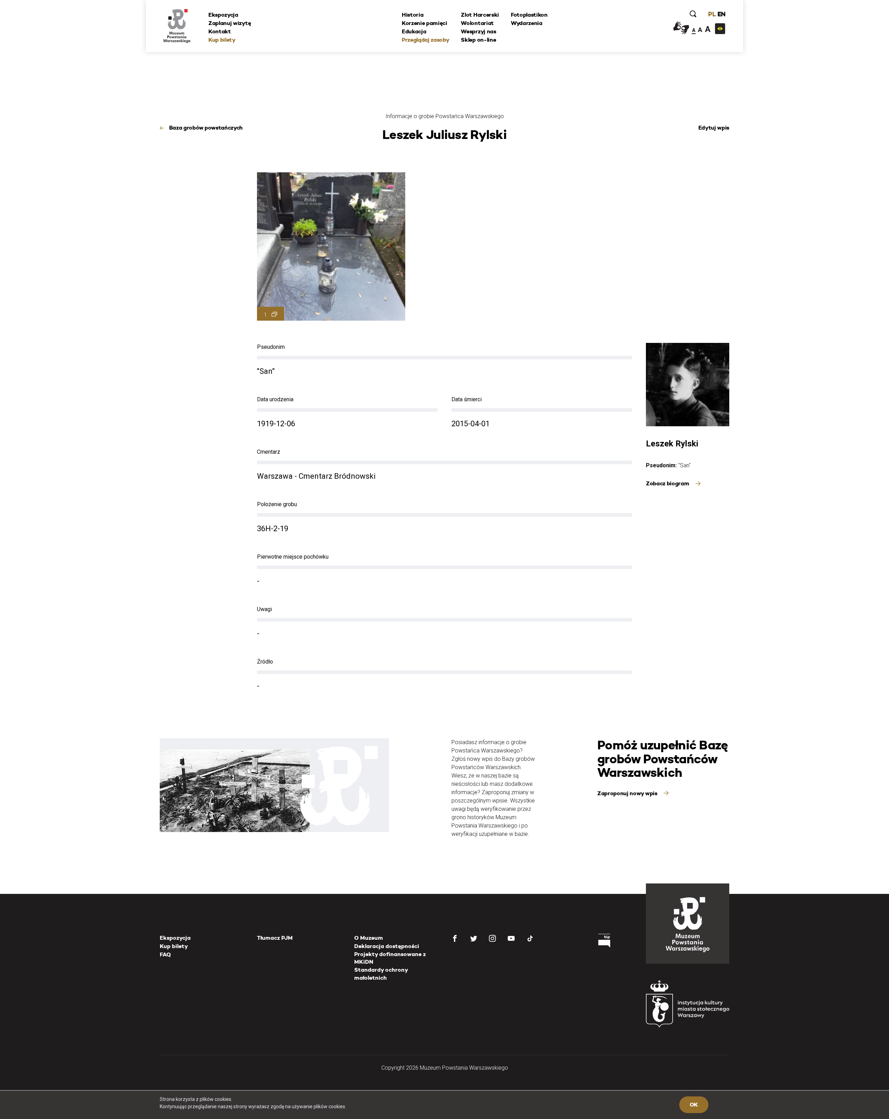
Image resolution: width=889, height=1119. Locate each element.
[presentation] (17, 508)
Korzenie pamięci (424, 23)
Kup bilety (221, 39)
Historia (412, 14)
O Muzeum (368, 937)
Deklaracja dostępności (386, 946)
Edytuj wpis (713, 127)
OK (694, 1104)
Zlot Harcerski (480, 14)
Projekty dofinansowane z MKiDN (390, 958)
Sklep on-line (478, 39)
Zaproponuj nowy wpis (627, 793)
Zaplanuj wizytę (229, 23)
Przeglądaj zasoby (425, 39)
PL (712, 14)
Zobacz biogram (668, 483)
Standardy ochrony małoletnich (381, 973)
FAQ (165, 954)
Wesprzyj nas (478, 31)
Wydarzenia (526, 23)
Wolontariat (477, 23)
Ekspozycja (223, 14)
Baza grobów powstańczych (206, 127)
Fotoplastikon (529, 14)
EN (721, 14)
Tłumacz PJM (275, 937)
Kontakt (219, 31)
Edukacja (414, 31)
